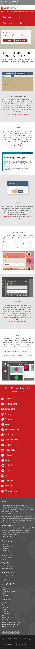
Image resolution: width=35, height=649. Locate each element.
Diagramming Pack (8, 555)
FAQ (3, 593)
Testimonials (6, 605)
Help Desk (5, 595)
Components (11, 11)
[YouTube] (16, 3)
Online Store (6, 613)
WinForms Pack (7, 546)
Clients (4, 603)
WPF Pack (5, 549)
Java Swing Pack (7, 553)
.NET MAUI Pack (7, 551)
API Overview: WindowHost (17, 322)
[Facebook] (7, 3)
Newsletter (5, 620)
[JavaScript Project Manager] (18, 170)
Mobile (4, 559)
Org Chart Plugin (7, 566)
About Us (5, 607)
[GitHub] (13, 3)
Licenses (5, 578)
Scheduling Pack (7, 557)
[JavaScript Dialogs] (17, 197)
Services (4, 609)
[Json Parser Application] (17, 91)
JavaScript (19, 11)
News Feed (5, 617)
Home (3, 11)
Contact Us (27, 644)
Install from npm (20, 41)
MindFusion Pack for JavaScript (17, 390)
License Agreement (7, 644)
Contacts (5, 611)
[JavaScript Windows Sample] (18, 380)
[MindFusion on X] (2, 3)
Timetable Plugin (7, 568)
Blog (3, 615)
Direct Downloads (7, 576)
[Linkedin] (10, 3)
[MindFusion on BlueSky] (5, 3)
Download (8, 41)
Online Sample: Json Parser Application (17, 114)
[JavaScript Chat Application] (17, 296)
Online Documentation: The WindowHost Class (17, 355)
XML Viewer (6, 580)
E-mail (4, 589)
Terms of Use (19, 644)
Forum (4, 587)
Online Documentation (9, 591)
